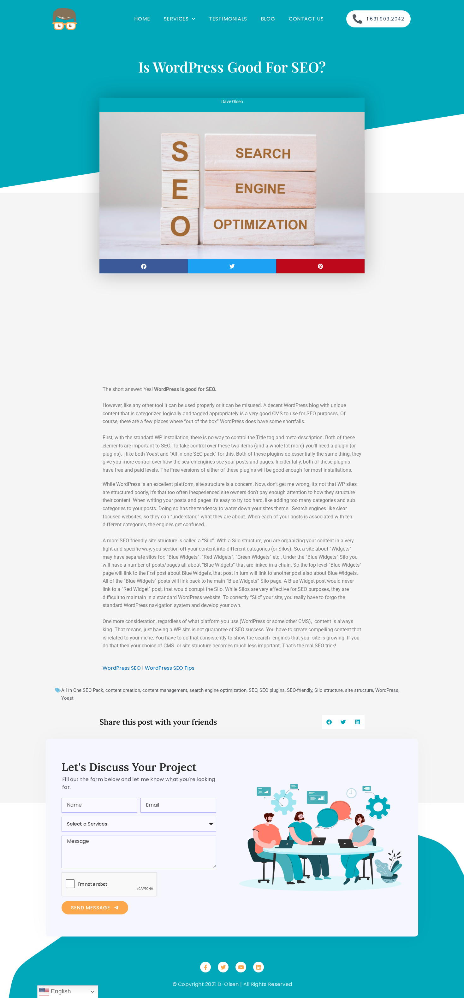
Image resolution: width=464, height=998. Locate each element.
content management (164, 690)
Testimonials (228, 18)
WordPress (386, 690)
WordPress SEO (122, 668)
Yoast (67, 698)
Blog (268, 18)
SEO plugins (272, 690)
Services (176, 18)
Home (142, 18)
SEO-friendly (299, 690)
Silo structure (328, 690)
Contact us (306, 18)
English (60, 991)
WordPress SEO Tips (169, 668)
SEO (253, 690)
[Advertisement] (232, 332)
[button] (143, 266)
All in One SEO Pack (82, 690)
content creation (122, 690)
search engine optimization (218, 690)
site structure (359, 690)
